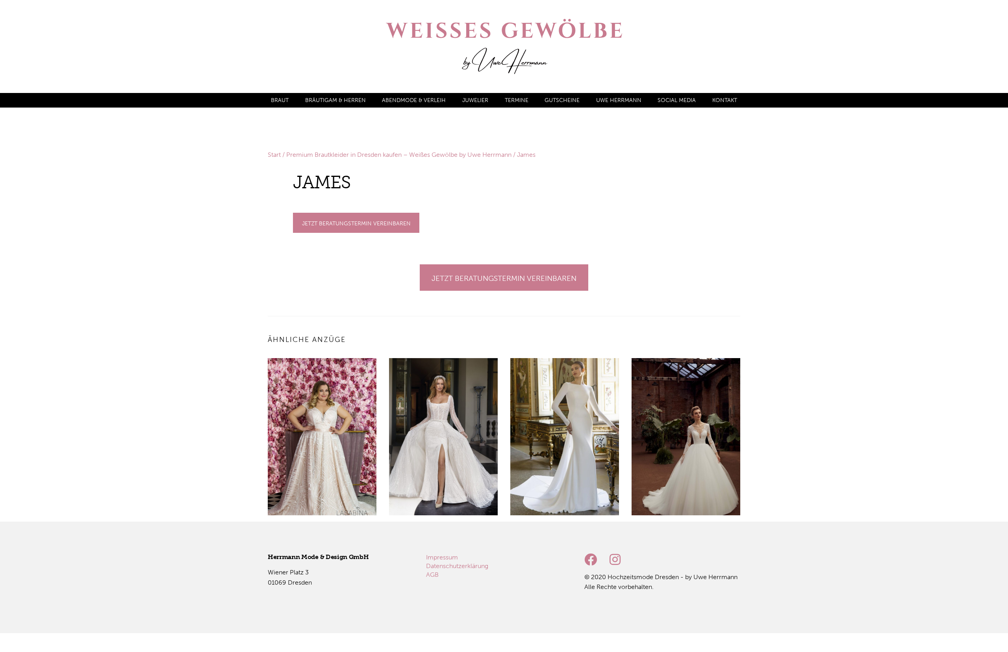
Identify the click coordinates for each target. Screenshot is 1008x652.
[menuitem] (280, 100)
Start (274, 154)
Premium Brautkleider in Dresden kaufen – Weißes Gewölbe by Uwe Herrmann (398, 154)
